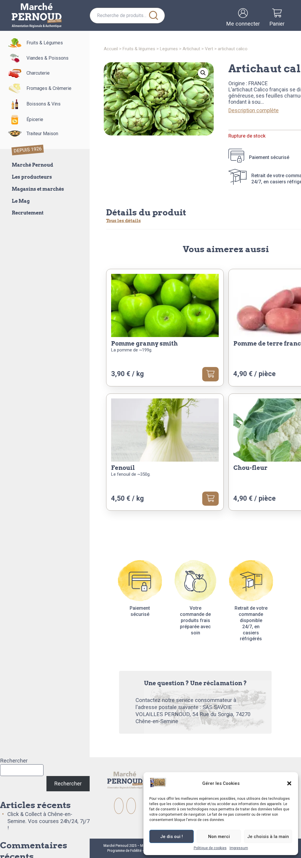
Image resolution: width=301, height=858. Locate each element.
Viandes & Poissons (47, 58)
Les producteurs (32, 177)
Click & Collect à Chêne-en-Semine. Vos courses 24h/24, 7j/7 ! (48, 821)
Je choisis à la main (268, 836)
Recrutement (28, 213)
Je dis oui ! (171, 836)
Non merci (219, 836)
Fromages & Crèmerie (48, 88)
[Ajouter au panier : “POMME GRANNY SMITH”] (210, 374)
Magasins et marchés (38, 189)
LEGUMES (169, 48)
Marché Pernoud (32, 165)
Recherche (153, 15)
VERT (209, 48)
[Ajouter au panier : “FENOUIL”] (210, 499)
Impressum (239, 848)
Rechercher (14, 761)
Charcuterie (38, 73)
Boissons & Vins (43, 104)
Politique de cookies (210, 848)
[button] (289, 783)
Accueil (111, 48)
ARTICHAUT (191, 48)
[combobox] (127, 16)
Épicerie (34, 119)
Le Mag (21, 201)
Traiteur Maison (42, 133)
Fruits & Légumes (44, 43)
